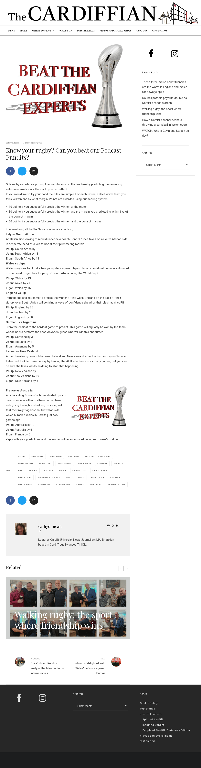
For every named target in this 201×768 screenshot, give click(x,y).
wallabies (96, 484)
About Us (141, 30)
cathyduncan (12, 142)
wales (81, 484)
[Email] (33, 171)
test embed (147, 741)
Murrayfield (80, 470)
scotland (116, 477)
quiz (70, 477)
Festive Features (151, 714)
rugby (82, 477)
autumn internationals (98, 456)
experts (119, 463)
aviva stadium (26, 463)
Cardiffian (45, 463)
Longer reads (86, 30)
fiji (21, 470)
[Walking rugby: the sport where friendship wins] (68, 608)
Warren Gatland (117, 484)
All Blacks (38, 456)
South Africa (25, 484)
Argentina (56, 456)
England (103, 463)
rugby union (98, 477)
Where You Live (41, 30)
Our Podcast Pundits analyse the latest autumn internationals (47, 666)
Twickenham (63, 484)
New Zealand (100, 470)
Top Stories (147, 708)
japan (63, 470)
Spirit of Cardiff (153, 719)
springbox (44, 484)
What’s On (65, 30)
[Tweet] (22, 171)
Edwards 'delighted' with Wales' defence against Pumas (90, 666)
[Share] (10, 171)
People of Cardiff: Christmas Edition (166, 730)
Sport (23, 30)
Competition (65, 463)
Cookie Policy (149, 703)
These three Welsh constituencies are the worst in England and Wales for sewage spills (164, 87)
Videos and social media (115, 30)
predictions (25, 477)
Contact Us (159, 30)
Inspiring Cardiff (153, 724)
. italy (22, 456)
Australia (74, 456)
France (33, 470)
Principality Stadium (49, 477)
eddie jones (85, 463)
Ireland (49, 470)
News (11, 30)
